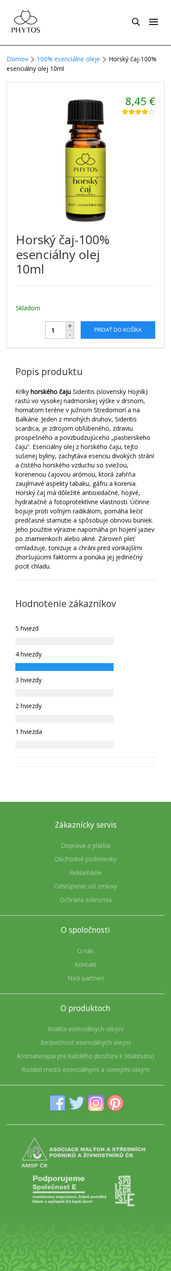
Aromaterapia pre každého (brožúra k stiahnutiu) (85, 1056)
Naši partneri (86, 978)
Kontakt (86, 964)
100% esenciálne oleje (68, 59)
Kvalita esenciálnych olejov (86, 1029)
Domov (17, 59)
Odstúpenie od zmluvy (85, 886)
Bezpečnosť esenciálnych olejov (85, 1042)
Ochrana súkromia (86, 899)
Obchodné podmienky (85, 859)
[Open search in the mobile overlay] (136, 21)
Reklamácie (85, 872)
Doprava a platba (85, 845)
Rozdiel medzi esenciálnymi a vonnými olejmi (85, 1069)
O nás (85, 951)
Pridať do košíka (118, 330)
